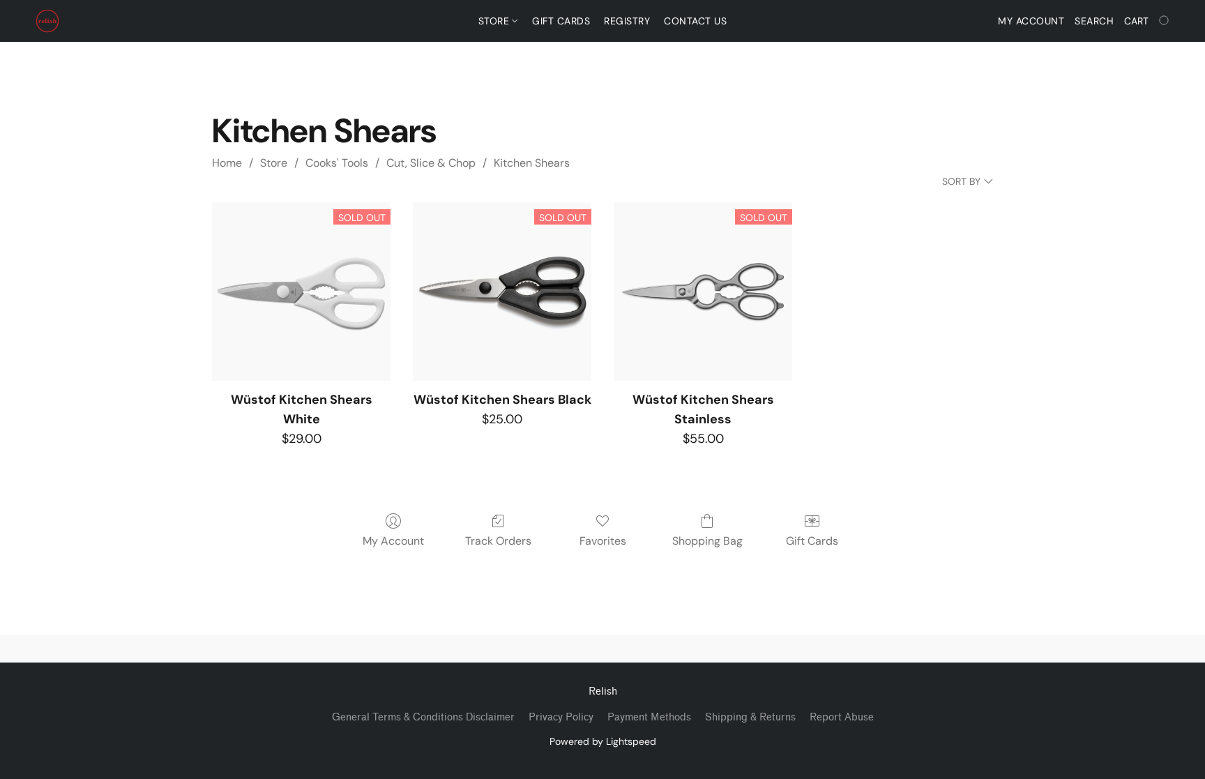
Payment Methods (649, 717)
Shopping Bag (707, 541)
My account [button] (1031, 21)
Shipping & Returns (750, 717)
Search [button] (1094, 21)
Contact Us (695, 21)
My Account (393, 541)
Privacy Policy (561, 717)
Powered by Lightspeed (603, 741)
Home (227, 163)
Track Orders (498, 541)
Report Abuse (842, 717)
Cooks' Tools (336, 163)
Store (495, 21)
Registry (627, 21)
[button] (47, 21)
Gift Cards (561, 21)
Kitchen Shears (532, 163)
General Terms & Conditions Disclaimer (423, 717)
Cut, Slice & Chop (431, 163)
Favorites (602, 541)
